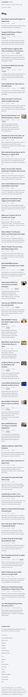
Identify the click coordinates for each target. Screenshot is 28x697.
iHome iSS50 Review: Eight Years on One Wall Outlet (12, 85)
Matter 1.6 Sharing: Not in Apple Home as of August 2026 (11, 573)
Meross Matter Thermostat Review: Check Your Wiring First (10, 403)
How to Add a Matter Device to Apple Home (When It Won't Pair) (13, 185)
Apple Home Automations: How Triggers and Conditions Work (11, 200)
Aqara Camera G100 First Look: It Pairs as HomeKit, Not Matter (9, 284)
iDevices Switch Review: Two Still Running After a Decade (10, 116)
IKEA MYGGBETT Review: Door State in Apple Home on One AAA (10, 322)
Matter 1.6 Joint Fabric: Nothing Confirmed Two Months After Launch (13, 170)
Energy (17, 4)
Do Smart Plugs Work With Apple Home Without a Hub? (11, 540)
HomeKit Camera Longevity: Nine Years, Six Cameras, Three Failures (12, 50)
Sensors (13, 4)
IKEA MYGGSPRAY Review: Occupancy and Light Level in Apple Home (12, 266)
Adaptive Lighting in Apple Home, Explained (12, 447)
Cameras (8, 4)
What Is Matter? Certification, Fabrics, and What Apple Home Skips (13, 233)
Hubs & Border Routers (7, 638)
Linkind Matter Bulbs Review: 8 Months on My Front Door (10, 384)
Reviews (3, 4)
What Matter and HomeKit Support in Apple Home (13, 20)
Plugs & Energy (5, 650)
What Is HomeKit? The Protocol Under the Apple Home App (11, 100)
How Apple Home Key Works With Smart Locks (12, 478)
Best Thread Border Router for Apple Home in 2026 (13, 556)
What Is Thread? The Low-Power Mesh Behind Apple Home (11, 248)
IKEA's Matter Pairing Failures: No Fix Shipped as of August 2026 (13, 153)
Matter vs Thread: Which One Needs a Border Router (12, 510)
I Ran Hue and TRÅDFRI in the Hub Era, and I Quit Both (12, 304)
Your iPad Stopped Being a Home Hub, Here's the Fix (11, 604)
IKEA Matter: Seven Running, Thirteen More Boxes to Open (10, 344)
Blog (21, 4)
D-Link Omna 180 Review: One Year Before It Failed (12, 66)
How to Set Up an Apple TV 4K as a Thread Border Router (12, 525)
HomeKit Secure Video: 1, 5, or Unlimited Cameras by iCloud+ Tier (12, 495)
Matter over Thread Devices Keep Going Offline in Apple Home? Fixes (12, 588)
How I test (3, 7)
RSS (2, 681)
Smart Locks (4, 640)
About (2, 669)
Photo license (4, 679)
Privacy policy (4, 676)
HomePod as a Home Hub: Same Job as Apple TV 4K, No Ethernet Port (12, 137)
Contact (3, 671)
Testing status (4, 664)
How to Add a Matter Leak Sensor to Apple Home (12, 462)
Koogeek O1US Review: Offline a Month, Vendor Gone (11, 33)
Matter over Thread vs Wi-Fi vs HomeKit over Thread (11, 216)
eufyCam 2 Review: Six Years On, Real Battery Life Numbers (10, 365)
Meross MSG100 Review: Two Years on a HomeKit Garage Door (9, 426)
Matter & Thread (5, 653)
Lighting (3, 643)
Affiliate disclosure (5, 674)
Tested (8, 7)
